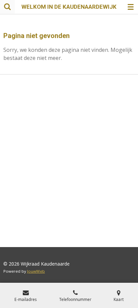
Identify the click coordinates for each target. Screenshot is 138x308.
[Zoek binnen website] (7, 6)
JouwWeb (36, 271)
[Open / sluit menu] (130, 6)
